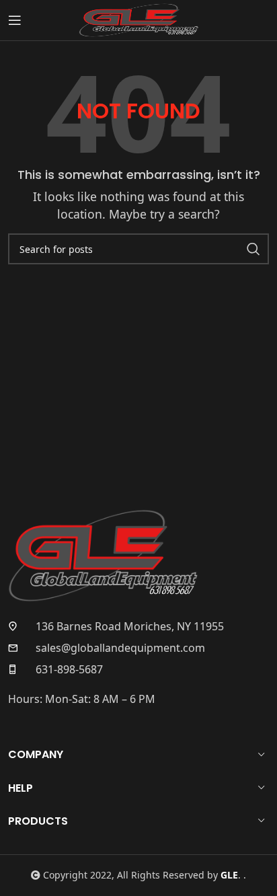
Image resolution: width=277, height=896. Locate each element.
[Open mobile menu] (14, 20)
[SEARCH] (253, 248)
